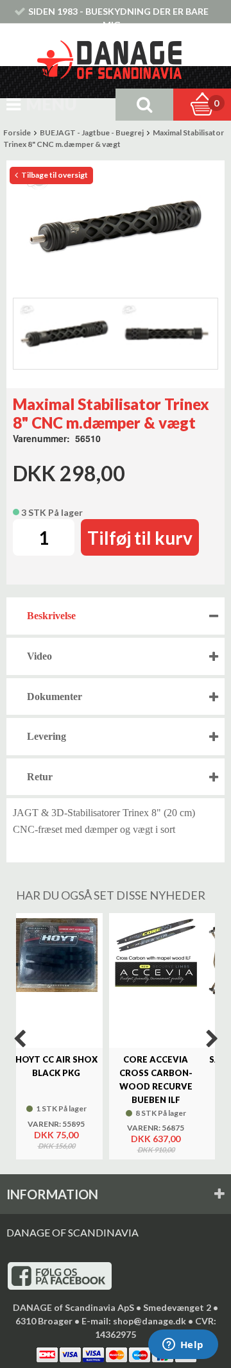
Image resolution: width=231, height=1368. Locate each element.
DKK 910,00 (156, 1150)
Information (52, 1194)
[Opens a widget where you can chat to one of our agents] (183, 1346)
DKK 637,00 (155, 1138)
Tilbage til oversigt (54, 175)
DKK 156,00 (56, 1146)
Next (211, 1038)
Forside (17, 132)
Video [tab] (39, 656)
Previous (19, 1038)
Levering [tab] (46, 736)
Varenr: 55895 (56, 1124)
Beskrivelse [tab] (51, 615)
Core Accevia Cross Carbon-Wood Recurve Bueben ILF (156, 1079)
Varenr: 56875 (155, 1128)
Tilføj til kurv (140, 538)
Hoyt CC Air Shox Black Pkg (56, 1066)
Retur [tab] (40, 776)
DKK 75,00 (56, 1134)
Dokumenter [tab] (54, 696)
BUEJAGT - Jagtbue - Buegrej (92, 132)
